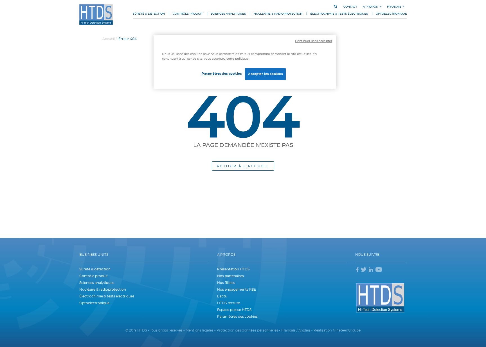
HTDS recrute (228, 303)
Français (394, 6)
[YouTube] (378, 270)
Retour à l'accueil (243, 166)
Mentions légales (200, 330)
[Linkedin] (371, 270)
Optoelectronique (391, 13)
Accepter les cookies (265, 73)
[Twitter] (364, 270)
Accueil (108, 39)
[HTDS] (96, 14)
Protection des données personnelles (248, 330)
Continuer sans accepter (313, 41)
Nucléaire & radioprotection (278, 13)
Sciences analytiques (228, 13)
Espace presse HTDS (234, 310)
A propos (371, 6)
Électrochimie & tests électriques (339, 13)
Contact (350, 6)
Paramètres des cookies (222, 73)
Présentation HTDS (233, 269)
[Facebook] (357, 270)
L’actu (222, 296)
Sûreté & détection (149, 13)
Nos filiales (226, 282)
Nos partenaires (230, 276)
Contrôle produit (188, 13)
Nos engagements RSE (236, 289)
